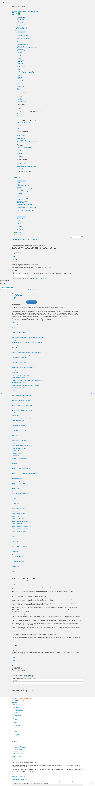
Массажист (19, 69)
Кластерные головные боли (19, 397)
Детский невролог (21, 88)
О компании (17, 215)
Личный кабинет (34, 11)
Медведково (25, 209)
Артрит (13, 327)
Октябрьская (22, 191)
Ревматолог (24, 38)
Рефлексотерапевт (21, 64)
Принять (47, 785)
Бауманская (23, 184)
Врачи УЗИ (19, 74)
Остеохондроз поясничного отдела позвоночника (24, 473)
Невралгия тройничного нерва (19, 440)
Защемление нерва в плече (19, 382)
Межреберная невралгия (18, 420)
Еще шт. (14, 256)
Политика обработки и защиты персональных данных (25, 774)
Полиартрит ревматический (19, 483)
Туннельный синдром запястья (19, 554)
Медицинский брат (22, 51)
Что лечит (17, 294)
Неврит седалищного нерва (19, 448)
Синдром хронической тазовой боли (21, 526)
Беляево (26, 206)
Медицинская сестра (22, 49)
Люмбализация (15, 415)
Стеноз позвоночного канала (19, 546)
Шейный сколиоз (16, 566)
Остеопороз (15, 463)
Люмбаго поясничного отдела (19, 413)
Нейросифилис (15, 455)
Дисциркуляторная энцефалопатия (21, 375)
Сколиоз (14, 533)
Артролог (19, 58)
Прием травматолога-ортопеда (20, 491)
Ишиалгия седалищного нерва (19, 392)
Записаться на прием (17, 11)
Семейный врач (21, 60)
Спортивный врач (21, 54)
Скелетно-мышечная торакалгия (20, 531)
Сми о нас (19, 223)
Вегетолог (19, 75)
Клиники (16, 179)
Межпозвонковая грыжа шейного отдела (22, 418)
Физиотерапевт (21, 46)
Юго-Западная (25, 203)
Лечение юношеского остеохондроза (21, 400)
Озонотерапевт (21, 66)
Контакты (20, 229)
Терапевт (19, 61)
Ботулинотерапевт (22, 85)
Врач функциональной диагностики (26, 72)
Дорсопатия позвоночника (18, 377)
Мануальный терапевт (22, 40)
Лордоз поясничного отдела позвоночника (23, 408)
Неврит (14, 443)
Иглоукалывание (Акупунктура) (20, 580)
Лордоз (14, 403)
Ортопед (23, 37)
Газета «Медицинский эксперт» (22, 746)
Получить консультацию (23, 24)
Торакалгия (15, 551)
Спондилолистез (16, 544)
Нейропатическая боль (17, 453)
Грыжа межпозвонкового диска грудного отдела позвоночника (28, 355)
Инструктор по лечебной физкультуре (26, 71)
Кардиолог (19, 77)
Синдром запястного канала (19, 513)
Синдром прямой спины (18, 523)
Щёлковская (22, 200)
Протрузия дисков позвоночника (20, 493)
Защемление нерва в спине (19, 387)
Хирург (18, 89)
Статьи (18, 225)
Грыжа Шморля (16, 360)
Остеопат (19, 41)
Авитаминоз (15, 322)
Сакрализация (15, 511)
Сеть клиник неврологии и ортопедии (19, 242)
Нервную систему (18, 710)
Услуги (18, 21)
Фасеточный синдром (17, 556)
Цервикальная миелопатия (19, 564)
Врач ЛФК (19, 52)
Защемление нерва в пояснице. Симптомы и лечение (25, 385)
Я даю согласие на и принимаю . (39, 688)
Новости (19, 221)
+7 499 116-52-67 (16, 9)
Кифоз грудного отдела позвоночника (21, 395)
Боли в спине (17, 706)
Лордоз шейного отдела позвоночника (22, 410)
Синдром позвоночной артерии (20, 521)
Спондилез (14, 536)
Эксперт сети (20, 82)
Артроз (13, 330)
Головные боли (18, 709)
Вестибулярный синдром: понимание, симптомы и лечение (27, 342)
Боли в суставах (18, 707)
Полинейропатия (16, 488)
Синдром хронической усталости (20, 528)
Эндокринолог (20, 43)
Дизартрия (14, 370)
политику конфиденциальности (57, 688)
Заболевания (17, 177)
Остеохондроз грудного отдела (20, 465)
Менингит (14, 423)
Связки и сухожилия (19, 713)
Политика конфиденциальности (20, 776)
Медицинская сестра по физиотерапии (27, 47)
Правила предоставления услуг (20, 779)
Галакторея (15, 347)
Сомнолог (19, 57)
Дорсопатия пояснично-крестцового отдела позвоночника (27, 380)
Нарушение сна (15, 433)
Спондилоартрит (16, 538)
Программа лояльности (20, 747)
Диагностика (20, 22)
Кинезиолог (20, 80)
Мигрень (14, 428)
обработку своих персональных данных (32, 688)
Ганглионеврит (16, 350)
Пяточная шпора (16, 496)
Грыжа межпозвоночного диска (20, 357)
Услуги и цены (18, 16)
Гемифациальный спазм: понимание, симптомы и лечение (26, 352)
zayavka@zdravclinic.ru (17, 753)
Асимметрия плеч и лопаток (19, 332)
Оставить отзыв (17, 663)
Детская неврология (22, 27)
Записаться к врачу (18, 685)
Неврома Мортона (16, 450)
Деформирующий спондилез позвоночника (23, 367)
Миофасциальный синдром (19, 430)
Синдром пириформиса (18, 518)
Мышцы (16, 712)
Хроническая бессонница (18, 559)
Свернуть (14, 631)
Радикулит (14, 498)
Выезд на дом (17, 725)
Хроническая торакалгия (18, 561)
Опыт (16, 296)
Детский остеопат (21, 86)
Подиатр (19, 78)
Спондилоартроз (16, 541)
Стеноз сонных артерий (18, 549)
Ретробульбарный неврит (18, 508)
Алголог (19, 55)
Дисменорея (15, 372)
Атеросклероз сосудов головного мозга (22, 335)
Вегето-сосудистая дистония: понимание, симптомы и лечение (28, 337)
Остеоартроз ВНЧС (16, 460)
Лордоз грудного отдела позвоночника (22, 405)
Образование (18, 295)
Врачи (16, 30)
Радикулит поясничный (18, 501)
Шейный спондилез (17, 569)
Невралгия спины (16, 438)
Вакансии (19, 226)
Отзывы (16, 213)
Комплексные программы (20, 28)
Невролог (22, 35)
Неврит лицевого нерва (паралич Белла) (22, 445)
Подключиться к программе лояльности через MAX (25, 239)
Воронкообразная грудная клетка (20, 345)
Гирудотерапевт (21, 68)
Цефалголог (20, 83)
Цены (18, 25)
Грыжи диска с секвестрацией (19, 362)
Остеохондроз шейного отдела (20, 476)
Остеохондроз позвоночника (19, 471)
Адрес (16, 299)
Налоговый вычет (21, 228)
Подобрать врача (23, 175)
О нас (18, 220)
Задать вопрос (32, 302)
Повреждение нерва (17, 478)
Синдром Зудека (16, 516)
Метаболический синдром (18, 425)
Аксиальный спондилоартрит (19, 324)
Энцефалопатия (16, 571)
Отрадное (22, 194)
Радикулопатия (15, 503)
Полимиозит (15, 486)
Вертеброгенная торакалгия (19, 340)
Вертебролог (20, 63)
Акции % (16, 212)
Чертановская (23, 197)
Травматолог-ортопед (22, 44)
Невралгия (14, 435)
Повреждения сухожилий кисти (20, 481)
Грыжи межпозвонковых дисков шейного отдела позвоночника (28, 365)
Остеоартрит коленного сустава (20, 458)
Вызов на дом (26, 11)
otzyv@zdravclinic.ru (16, 756)
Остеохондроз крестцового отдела (21, 468)
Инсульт (14, 390)
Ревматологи (15, 506)
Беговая (24, 187)
